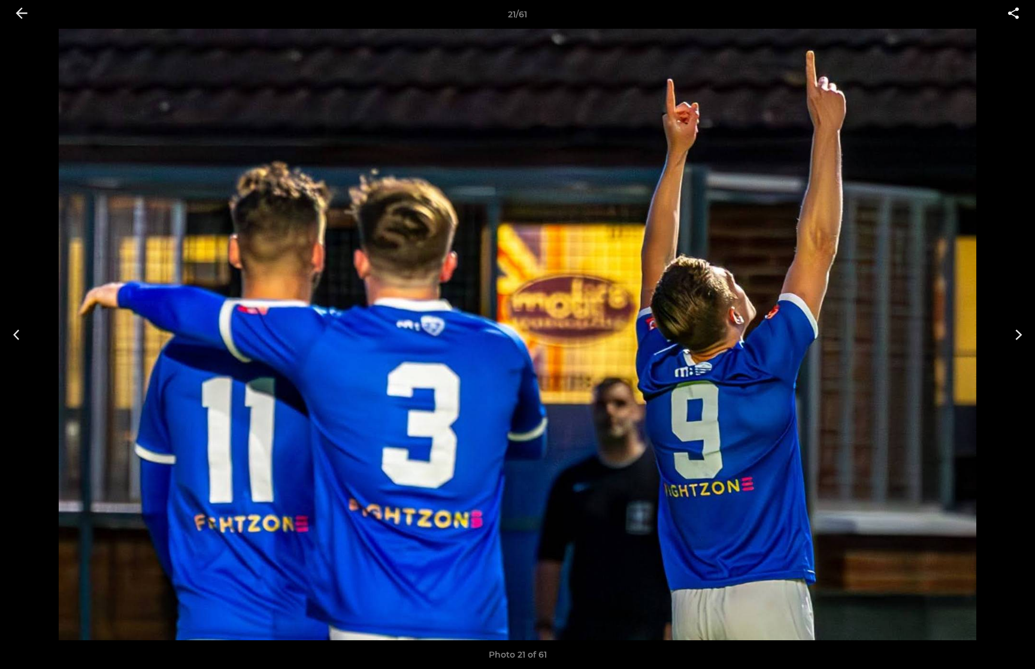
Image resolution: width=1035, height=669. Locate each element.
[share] (1013, 14)
